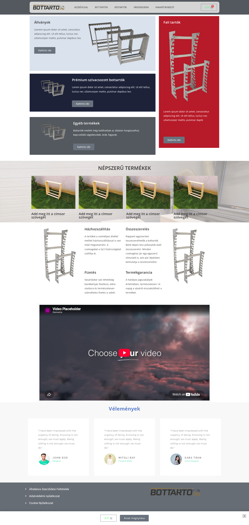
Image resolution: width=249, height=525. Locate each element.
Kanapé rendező (164, 7)
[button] (244, 516)
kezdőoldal (81, 7)
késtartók (121, 7)
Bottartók (101, 7)
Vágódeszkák (141, 7)
